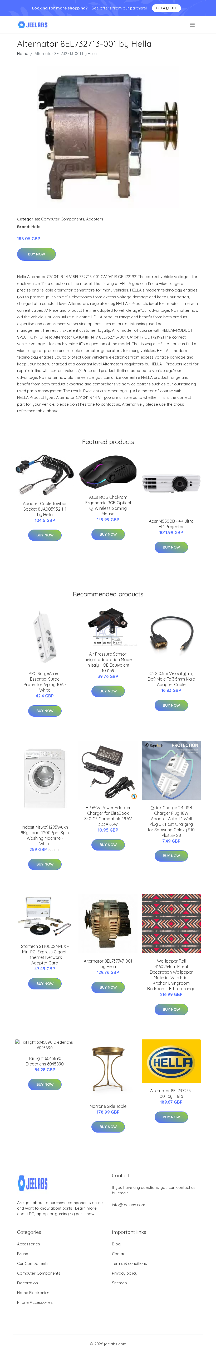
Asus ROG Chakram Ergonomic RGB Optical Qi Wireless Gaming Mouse (108, 505)
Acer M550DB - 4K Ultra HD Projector (171, 524)
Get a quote (166, 8)
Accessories (28, 1243)
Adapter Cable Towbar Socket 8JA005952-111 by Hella (45, 509)
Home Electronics (33, 1292)
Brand (22, 1253)
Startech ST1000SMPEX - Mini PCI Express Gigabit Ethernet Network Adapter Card (45, 954)
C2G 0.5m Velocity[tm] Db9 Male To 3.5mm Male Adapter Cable (171, 679)
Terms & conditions (129, 1263)
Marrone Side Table (108, 1106)
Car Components (32, 1263)
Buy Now (36, 254)
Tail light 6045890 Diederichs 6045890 (45, 1061)
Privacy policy (124, 1273)
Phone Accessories (35, 1302)
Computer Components (62, 219)
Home (22, 53)
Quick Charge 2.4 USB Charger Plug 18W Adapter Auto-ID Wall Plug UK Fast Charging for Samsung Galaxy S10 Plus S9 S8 (171, 821)
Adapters (94, 219)
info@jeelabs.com (128, 1204)
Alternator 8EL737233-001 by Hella (171, 1093)
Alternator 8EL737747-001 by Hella (108, 963)
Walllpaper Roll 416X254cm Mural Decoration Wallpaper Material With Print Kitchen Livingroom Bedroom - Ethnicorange (171, 974)
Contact (119, 1253)
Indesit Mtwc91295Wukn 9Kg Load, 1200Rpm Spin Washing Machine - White (45, 835)
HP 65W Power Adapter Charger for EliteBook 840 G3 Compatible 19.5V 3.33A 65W (108, 816)
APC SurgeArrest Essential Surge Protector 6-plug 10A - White (45, 682)
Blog (116, 1243)
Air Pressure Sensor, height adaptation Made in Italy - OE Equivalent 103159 (108, 662)
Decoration (27, 1282)
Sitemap (119, 1282)
